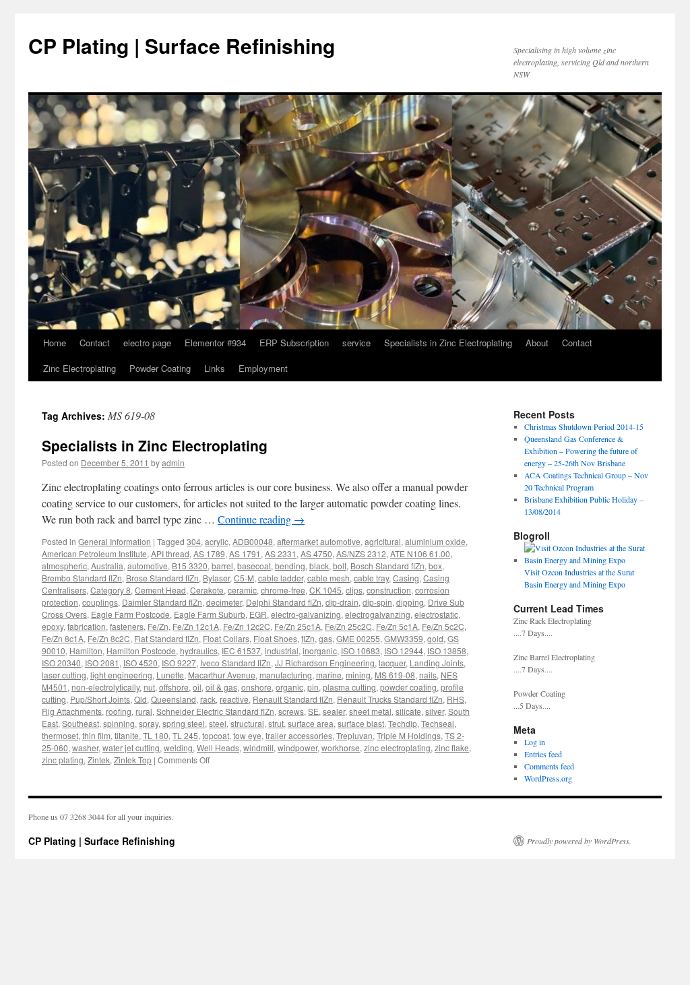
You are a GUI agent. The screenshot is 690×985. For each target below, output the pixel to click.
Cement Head (160, 590)
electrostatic (436, 614)
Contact (95, 342)
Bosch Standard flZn (387, 565)
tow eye (247, 735)
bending (290, 565)
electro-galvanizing (306, 614)
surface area (311, 723)
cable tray (371, 577)
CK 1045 (325, 590)
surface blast (361, 723)
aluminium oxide (435, 541)
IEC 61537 (241, 650)
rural (143, 711)
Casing (406, 577)
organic (289, 687)
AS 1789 (209, 553)
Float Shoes (275, 638)
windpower (297, 747)
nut (149, 687)
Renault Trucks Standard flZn (390, 699)
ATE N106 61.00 (420, 553)
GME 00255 (358, 638)
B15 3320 (190, 565)
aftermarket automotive (318, 541)
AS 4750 (316, 553)
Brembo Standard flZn (82, 577)
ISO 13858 (446, 650)
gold (435, 638)
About (537, 342)
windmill (258, 747)
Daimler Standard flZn (162, 602)
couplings (100, 602)
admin (173, 462)
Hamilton (85, 650)
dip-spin (377, 602)
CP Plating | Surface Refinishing (181, 45)
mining (358, 674)
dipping (410, 602)
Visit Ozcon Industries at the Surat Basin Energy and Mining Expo (579, 578)
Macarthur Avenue (221, 674)
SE (313, 711)
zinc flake (452, 747)
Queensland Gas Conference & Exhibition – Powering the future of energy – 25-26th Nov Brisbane (580, 450)
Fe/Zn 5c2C (443, 626)
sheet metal (370, 711)
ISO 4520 (140, 662)
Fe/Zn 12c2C (246, 626)
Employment (263, 368)
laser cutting (64, 674)
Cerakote (207, 590)
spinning (119, 723)
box (435, 565)
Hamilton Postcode (141, 650)
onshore (256, 687)
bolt (339, 565)
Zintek (99, 759)
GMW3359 (403, 638)
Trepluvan (354, 735)
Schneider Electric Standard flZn (215, 711)
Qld (140, 699)
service (356, 342)
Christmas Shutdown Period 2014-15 (584, 426)
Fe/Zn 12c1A (195, 626)
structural (247, 723)
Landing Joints (437, 662)
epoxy (52, 626)
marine (329, 674)
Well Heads (218, 747)
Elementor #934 (215, 342)
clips (354, 590)
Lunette (170, 674)
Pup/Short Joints (100, 699)
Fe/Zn (158, 626)
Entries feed (543, 754)
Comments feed (549, 766)
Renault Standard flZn (293, 699)
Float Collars (226, 638)
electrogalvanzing (377, 614)
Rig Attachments (72, 711)
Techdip (402, 723)
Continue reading (261, 519)
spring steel (183, 723)
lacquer (392, 662)
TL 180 (155, 735)
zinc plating (63, 759)
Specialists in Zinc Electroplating (448, 342)
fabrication (86, 626)
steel (217, 723)
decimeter (224, 602)
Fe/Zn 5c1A (397, 626)
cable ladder (280, 577)
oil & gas (221, 687)
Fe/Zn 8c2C (109, 638)
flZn (308, 638)
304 (194, 541)
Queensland (173, 699)
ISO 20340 (61, 662)
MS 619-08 (395, 674)
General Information (114, 541)
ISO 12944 (403, 650)
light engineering (121, 674)
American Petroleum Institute (94, 553)
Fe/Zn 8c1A (63, 638)
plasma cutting (349, 687)
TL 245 (185, 735)
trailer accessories (298, 735)
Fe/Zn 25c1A (297, 626)
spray (148, 723)
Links (214, 368)
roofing (118, 711)
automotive (147, 565)
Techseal (437, 723)
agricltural (383, 541)
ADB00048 (252, 541)
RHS (455, 699)
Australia (107, 565)
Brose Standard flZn (162, 577)
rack (208, 699)
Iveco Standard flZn (235, 662)
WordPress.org (548, 778)
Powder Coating (160, 368)
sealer (334, 711)
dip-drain (341, 602)
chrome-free (283, 590)
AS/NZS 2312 (361, 553)
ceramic (242, 590)
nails (428, 674)
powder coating (408, 687)
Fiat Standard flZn (166, 638)
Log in (534, 741)
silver (434, 711)
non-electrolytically (105, 687)
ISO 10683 (360, 650)
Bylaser (216, 577)
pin (313, 687)
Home (54, 342)
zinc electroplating (397, 747)
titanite (127, 735)
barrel (222, 565)
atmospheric (64, 565)
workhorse (340, 747)
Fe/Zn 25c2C (348, 626)
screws (291, 711)
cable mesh (328, 577)
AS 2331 (280, 553)
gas (325, 638)
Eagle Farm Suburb (209, 614)
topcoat (215, 735)
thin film (96, 735)
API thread (170, 553)
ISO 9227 (179, 662)
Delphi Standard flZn (283, 602)
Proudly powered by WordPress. (579, 840)
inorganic (320, 650)
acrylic (216, 541)
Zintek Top (133, 759)
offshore (174, 687)
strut (276, 723)
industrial (282, 650)
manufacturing (285, 674)
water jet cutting (131, 747)
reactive (234, 699)
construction (389, 590)
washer (85, 747)
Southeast (80, 723)
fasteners (127, 626)
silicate (408, 711)
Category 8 (110, 590)
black (319, 565)
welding (178, 747)
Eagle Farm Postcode (130, 614)
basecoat (254, 565)
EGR (258, 614)
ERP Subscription (294, 342)
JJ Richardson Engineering (325, 662)
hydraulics (199, 650)
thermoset (60, 735)
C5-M (244, 577)
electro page (147, 342)
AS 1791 (245, 553)
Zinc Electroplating (79, 368)
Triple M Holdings (409, 735)
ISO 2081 (102, 662)
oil (197, 687)
